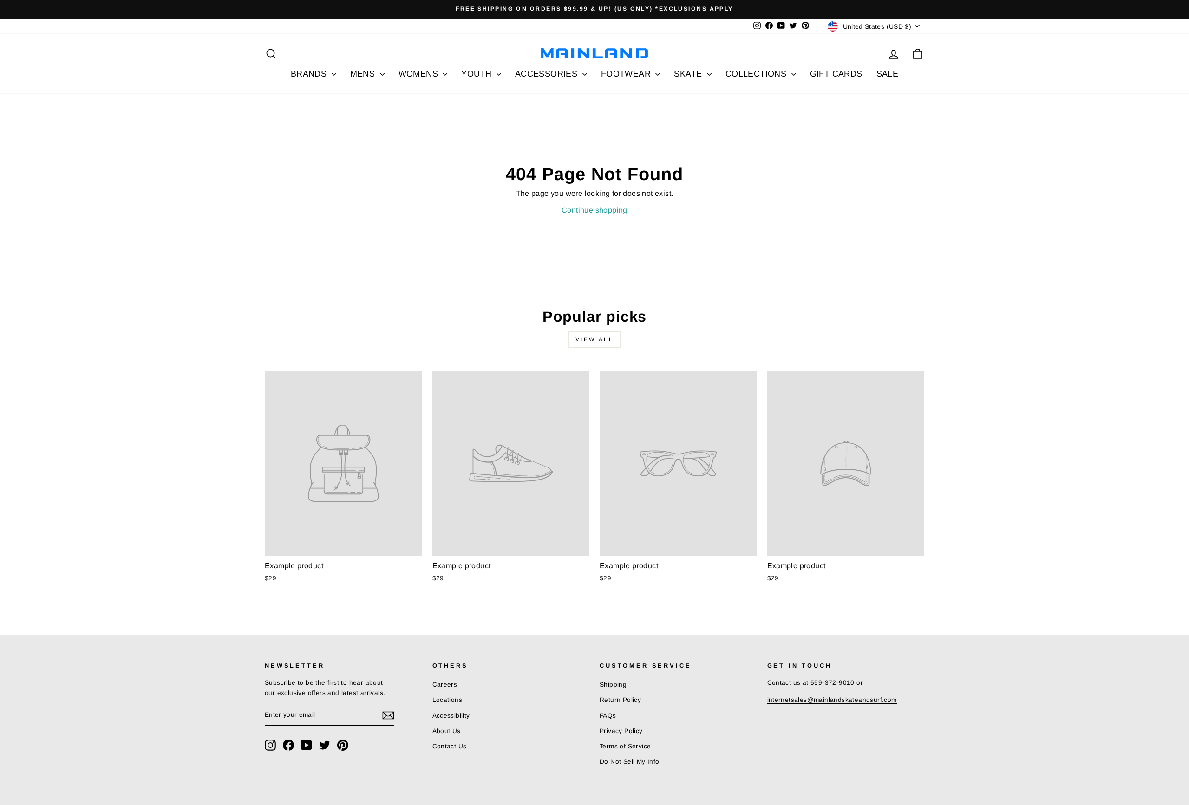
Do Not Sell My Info (630, 761)
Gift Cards (836, 73)
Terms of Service (625, 746)
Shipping (613, 684)
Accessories (547, 73)
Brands (310, 73)
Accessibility (451, 715)
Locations (447, 699)
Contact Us (449, 746)
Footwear (627, 73)
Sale (887, 73)
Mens (364, 73)
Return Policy (620, 699)
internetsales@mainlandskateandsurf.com (832, 699)
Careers (444, 684)
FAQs (608, 715)
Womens (420, 73)
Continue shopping (594, 210)
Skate (689, 73)
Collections (757, 73)
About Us (446, 730)
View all (594, 339)
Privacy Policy (621, 730)
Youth (477, 73)
